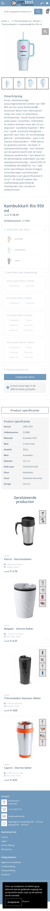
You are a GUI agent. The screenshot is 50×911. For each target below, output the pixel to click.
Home (4, 21)
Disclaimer (5, 874)
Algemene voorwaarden (11, 862)
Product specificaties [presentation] (25, 410)
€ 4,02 (10, 780)
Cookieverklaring (8, 866)
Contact (4, 837)
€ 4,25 (10, 640)
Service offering (7, 845)
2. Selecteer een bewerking (20, 272)
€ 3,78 (10, 571)
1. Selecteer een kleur (17, 229)
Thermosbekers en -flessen (26, 21)
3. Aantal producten (16, 369)
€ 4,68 (10, 710)
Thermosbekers (9, 24)
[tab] (25, 410)
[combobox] (17, 11)
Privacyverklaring (8, 870)
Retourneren (6, 849)
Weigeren (25, 901)
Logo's (4, 841)
